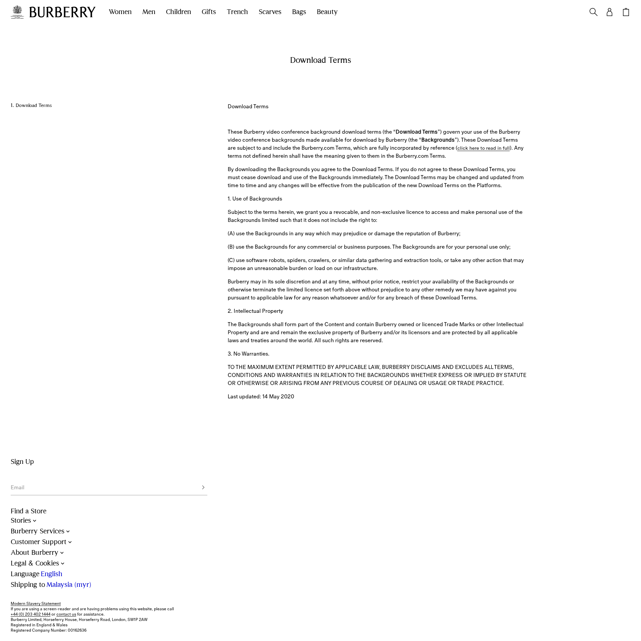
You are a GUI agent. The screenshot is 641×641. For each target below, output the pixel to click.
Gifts (209, 12)
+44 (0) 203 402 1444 (30, 614)
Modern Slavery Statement (36, 604)
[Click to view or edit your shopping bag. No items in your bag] (626, 12)
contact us (66, 614)
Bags (299, 12)
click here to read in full (483, 148)
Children (178, 12)
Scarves (270, 12)
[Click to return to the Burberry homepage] (62, 12)
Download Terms (34, 105)
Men (148, 12)
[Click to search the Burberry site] (594, 12)
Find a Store (28, 511)
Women (120, 12)
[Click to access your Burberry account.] (610, 12)
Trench (237, 12)
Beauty (327, 12)
